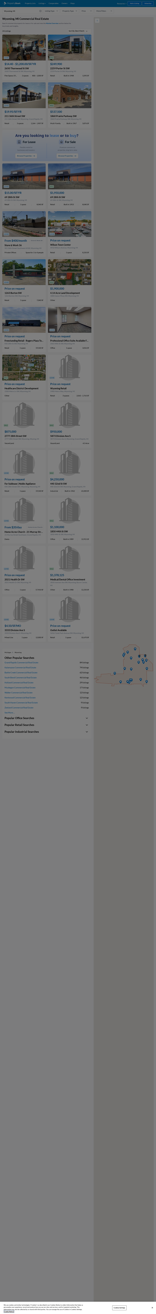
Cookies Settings (119, 1308)
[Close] (152, 1307)
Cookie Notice (9, 1312)
